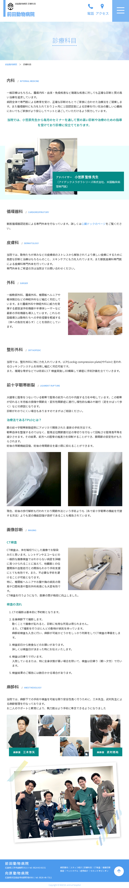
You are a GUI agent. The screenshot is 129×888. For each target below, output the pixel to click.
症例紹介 (84, 870)
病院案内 (64, 867)
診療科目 (88, 867)
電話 (90, 13)
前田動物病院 (11, 64)
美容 (62, 870)
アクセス (102, 13)
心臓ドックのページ (93, 224)
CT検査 (97, 867)
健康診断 (106, 867)
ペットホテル (72, 870)
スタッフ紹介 (76, 867)
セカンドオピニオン (99, 870)
